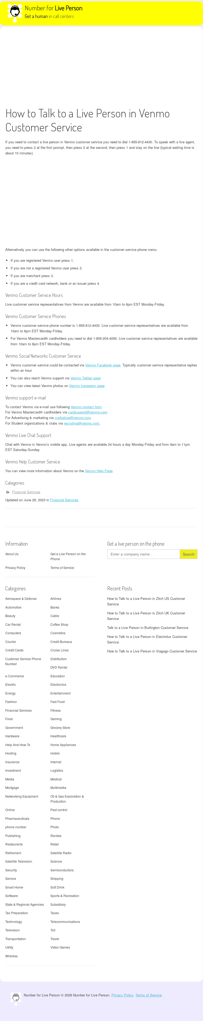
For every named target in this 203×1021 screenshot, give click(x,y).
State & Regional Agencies (24, 904)
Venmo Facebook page (102, 364)
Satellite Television (18, 861)
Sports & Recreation (64, 895)
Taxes (54, 912)
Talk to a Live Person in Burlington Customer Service (147, 627)
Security (11, 870)
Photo (54, 827)
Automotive (13, 607)
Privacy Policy (15, 567)
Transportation (15, 938)
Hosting (10, 753)
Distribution (58, 658)
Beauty (10, 615)
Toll (52, 930)
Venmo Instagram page (87, 385)
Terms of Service (62, 567)
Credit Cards (14, 650)
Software (11, 895)
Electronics (58, 684)
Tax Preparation (16, 912)
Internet (55, 762)
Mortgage (12, 787)
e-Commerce (14, 676)
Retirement (13, 852)
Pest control (58, 809)
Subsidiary (58, 904)
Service (10, 878)
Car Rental (13, 624)
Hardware (12, 736)
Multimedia (58, 787)
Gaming (56, 718)
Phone (55, 818)
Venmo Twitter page (85, 377)
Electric (10, 684)
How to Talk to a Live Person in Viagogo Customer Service (152, 651)
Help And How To (17, 744)
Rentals (56, 835)
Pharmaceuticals (17, 818)
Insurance (12, 762)
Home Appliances (63, 744)
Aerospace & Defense (21, 598)
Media (9, 779)
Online (10, 809)
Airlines (55, 598)
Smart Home (14, 887)
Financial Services (26, 491)
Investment (13, 770)
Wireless (11, 956)
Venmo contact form (86, 406)
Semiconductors (62, 870)
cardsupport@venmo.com (87, 412)
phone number (15, 827)
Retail (54, 844)
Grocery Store (60, 727)
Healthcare (58, 736)
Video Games (60, 947)
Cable (54, 615)
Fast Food (57, 701)
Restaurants (14, 844)
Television (12, 930)
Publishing (13, 835)
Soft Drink (57, 887)
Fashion (11, 701)
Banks (54, 607)
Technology (13, 921)
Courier (10, 641)
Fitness (55, 710)
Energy (10, 693)
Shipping (56, 878)
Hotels (55, 753)
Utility (9, 947)
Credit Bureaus (61, 641)
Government (14, 727)
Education (57, 676)
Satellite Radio (61, 852)
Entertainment (60, 693)
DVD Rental (58, 667)
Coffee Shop (59, 624)
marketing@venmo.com (73, 417)
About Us (11, 553)
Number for (54, 7)
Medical (56, 779)
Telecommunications (65, 921)
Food (9, 718)
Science (56, 861)
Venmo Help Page (98, 470)
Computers (13, 633)
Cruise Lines (59, 650)
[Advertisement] (101, 66)
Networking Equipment (21, 796)
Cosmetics (57, 633)
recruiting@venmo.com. (82, 423)
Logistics (56, 770)
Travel (54, 938)
